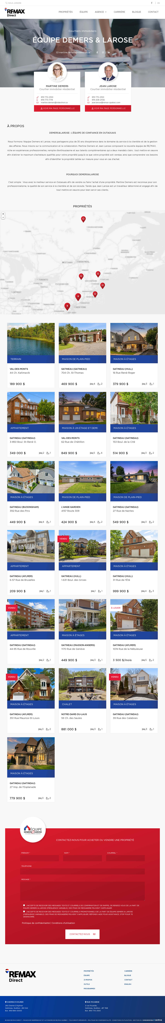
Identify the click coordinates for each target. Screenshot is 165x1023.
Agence (99, 12)
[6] (67, 310)
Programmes (89, 988)
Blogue (136, 12)
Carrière (119, 12)
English (127, 984)
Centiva (158, 1020)
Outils (87, 984)
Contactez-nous (80, 934)
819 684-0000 (15, 1011)
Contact (153, 12)
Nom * (67, 853)
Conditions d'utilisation (63, 923)
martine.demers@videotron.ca (74, 53)
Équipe (84, 12)
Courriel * (112, 853)
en (159, 3)
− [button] (3, 217)
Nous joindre (14, 3)
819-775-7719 (47, 100)
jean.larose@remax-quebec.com (106, 103)
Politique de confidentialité (36, 923)
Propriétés (66, 12)
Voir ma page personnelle (59, 108)
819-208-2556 (98, 100)
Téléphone (26, 866)
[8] (78, 301)
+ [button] (3, 214)
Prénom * (25, 853)
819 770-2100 (47, 97)
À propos (88, 980)
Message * (26, 879)
